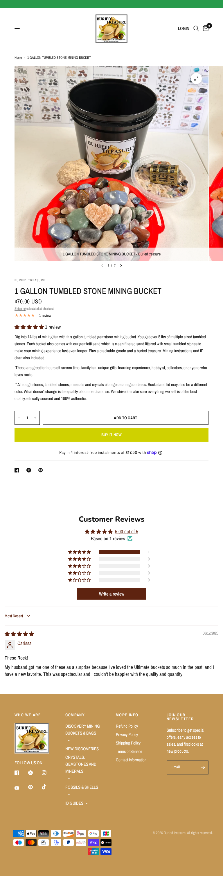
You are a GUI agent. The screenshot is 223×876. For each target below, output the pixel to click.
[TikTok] (48, 787)
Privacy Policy (127, 734)
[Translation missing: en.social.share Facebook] (18, 470)
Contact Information (131, 760)
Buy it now (111, 434)
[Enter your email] (202, 767)
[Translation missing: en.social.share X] (29, 470)
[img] (19, 633)
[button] (30, 327)
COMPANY (75, 715)
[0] (204, 28)
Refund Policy (127, 726)
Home (18, 57)
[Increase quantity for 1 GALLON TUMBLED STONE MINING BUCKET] (35, 417)
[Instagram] (48, 772)
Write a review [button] (111, 594)
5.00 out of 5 (126, 531)
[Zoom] (196, 78)
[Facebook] (21, 772)
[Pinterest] (34, 787)
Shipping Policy (128, 743)
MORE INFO (127, 715)
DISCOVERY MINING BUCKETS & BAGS (82, 729)
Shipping (20, 308)
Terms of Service (129, 751)
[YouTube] (21, 787)
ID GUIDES (74, 803)
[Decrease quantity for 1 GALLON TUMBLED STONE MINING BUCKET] (19, 417)
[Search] (196, 28)
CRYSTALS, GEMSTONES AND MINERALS (80, 764)
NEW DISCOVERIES (82, 749)
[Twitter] (34, 772)
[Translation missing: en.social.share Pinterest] (41, 470)
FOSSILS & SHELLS (81, 787)
